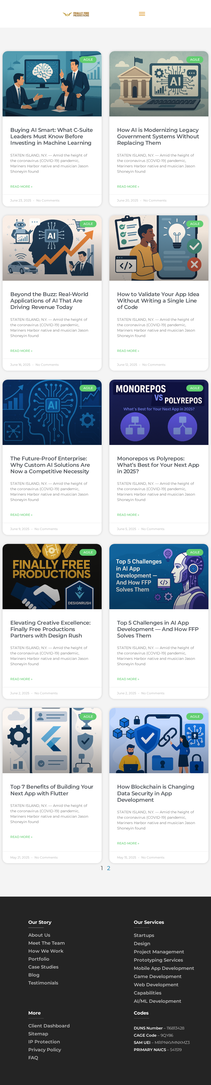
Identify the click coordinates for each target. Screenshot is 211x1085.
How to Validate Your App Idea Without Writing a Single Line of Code (158, 300)
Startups (144, 935)
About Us (39, 935)
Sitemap (38, 1034)
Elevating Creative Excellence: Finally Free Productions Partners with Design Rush (50, 629)
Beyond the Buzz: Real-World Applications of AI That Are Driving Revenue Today (49, 300)
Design (142, 943)
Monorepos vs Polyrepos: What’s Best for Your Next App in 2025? (158, 465)
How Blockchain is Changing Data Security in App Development (155, 793)
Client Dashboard (49, 1026)
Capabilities (147, 993)
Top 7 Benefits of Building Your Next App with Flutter (51, 789)
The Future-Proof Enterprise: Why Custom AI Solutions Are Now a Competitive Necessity (50, 465)
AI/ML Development (157, 1001)
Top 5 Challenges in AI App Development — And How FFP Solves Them (158, 629)
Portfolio (38, 959)
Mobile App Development (164, 968)
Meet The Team (46, 943)
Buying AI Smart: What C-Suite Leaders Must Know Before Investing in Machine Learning (51, 136)
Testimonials (43, 983)
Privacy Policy (44, 1050)
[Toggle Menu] (142, 14)
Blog (33, 975)
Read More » (21, 186)
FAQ (33, 1058)
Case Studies (43, 967)
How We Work (45, 951)
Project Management (159, 952)
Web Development (156, 985)
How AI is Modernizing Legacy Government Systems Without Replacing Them (158, 136)
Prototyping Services (158, 960)
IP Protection (44, 1042)
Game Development (158, 976)
